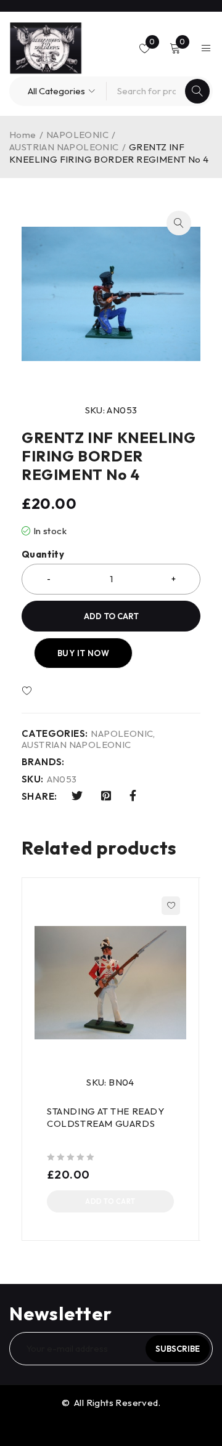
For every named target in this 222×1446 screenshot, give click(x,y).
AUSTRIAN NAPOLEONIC (64, 147)
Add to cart (111, 616)
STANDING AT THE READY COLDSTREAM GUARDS (106, 1117)
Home (22, 134)
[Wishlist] (63, 691)
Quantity (43, 554)
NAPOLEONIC (77, 134)
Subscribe (177, 1349)
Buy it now (83, 653)
